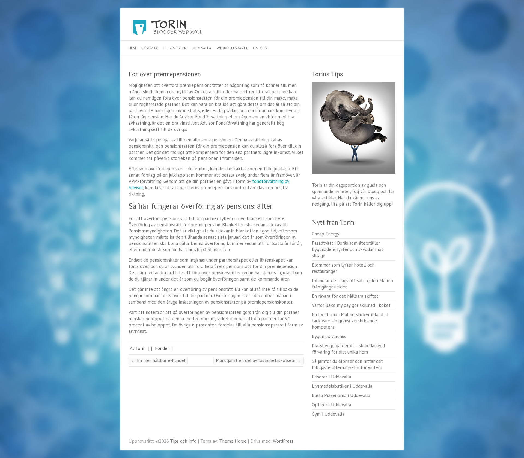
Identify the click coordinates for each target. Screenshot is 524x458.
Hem (132, 48)
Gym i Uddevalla (328, 414)
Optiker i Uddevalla (331, 405)
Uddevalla (201, 48)
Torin (140, 348)
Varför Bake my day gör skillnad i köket (351, 305)
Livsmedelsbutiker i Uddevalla (342, 386)
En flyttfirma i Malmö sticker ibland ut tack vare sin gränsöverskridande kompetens (350, 320)
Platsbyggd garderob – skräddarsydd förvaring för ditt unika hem (348, 349)
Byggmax (149, 48)
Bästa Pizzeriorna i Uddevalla (341, 395)
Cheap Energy (325, 234)
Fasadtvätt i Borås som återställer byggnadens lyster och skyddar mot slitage (347, 249)
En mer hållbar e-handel (158, 360)
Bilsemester (174, 48)
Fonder (162, 348)
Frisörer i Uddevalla (331, 377)
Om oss (260, 48)
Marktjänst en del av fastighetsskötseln (258, 360)
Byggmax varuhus (329, 336)
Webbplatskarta (232, 48)
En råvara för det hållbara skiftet (345, 296)
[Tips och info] (178, 29)
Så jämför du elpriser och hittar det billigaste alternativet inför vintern (347, 364)
